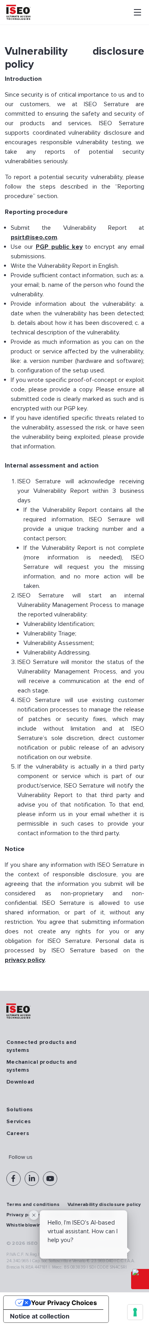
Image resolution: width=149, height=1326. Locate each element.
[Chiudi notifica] (34, 1215)
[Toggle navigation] (137, 12)
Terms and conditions (33, 1205)
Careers (17, 1133)
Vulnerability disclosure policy (104, 1205)
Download (20, 1081)
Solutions (19, 1109)
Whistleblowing (25, 1225)
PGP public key (59, 247)
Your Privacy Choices (64, 1303)
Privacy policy (22, 1215)
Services (18, 1121)
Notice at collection (40, 1316)
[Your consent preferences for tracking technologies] (135, 1312)
